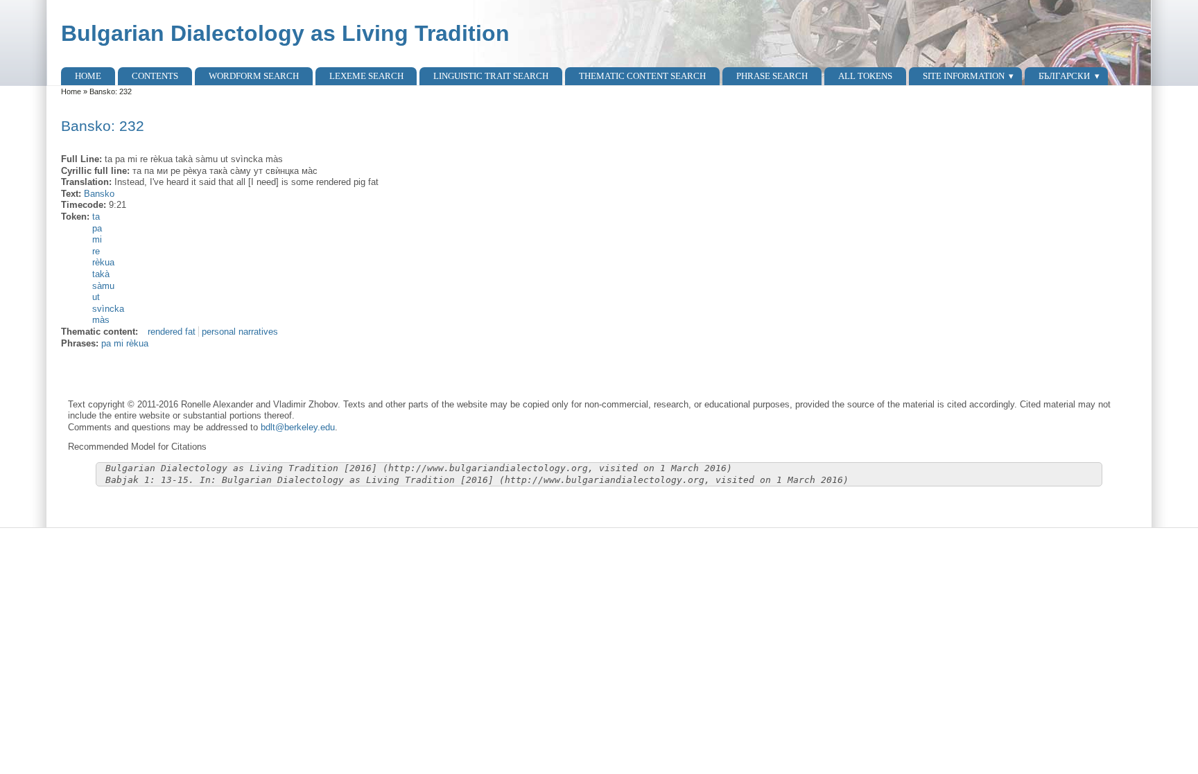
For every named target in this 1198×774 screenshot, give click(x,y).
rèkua (103, 262)
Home (88, 76)
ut (96, 297)
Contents (155, 76)
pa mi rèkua (124, 343)
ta (96, 216)
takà (101, 274)
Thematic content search (642, 76)
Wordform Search (254, 76)
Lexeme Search (366, 76)
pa (97, 228)
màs (101, 320)
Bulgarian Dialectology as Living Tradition (285, 33)
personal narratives (240, 331)
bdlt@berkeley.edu (298, 427)
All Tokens (865, 76)
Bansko (99, 193)
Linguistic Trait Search (490, 76)
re (96, 251)
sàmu (103, 286)
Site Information (964, 76)
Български (1064, 76)
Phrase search (772, 76)
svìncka (108, 309)
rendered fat (172, 331)
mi (97, 239)
